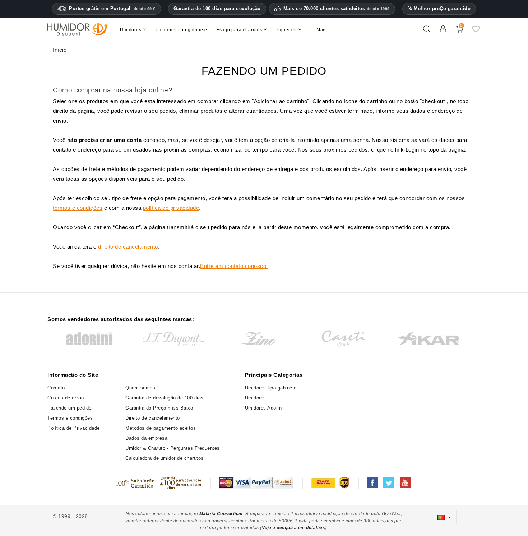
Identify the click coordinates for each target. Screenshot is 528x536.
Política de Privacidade (73, 428)
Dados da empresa (146, 438)
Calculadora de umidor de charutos (164, 458)
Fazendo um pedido (69, 408)
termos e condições (77, 208)
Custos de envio (65, 398)
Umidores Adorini (264, 408)
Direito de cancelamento (152, 418)
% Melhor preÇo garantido (439, 8)
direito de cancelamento (128, 247)
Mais (321, 29)
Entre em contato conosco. (234, 266)
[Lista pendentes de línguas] (444, 517)
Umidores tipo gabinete (271, 388)
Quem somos (140, 388)
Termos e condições (70, 418)
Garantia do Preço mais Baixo (159, 408)
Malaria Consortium (221, 513)
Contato (56, 388)
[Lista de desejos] (476, 32)
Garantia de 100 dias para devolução (217, 8)
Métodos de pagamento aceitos (160, 428)
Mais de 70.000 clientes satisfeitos (336, 8)
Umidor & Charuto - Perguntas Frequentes (172, 448)
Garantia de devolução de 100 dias (164, 398)
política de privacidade (171, 208)
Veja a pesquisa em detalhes (293, 527)
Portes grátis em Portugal (112, 8)
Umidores (255, 398)
